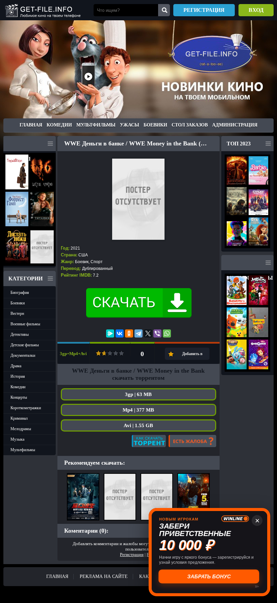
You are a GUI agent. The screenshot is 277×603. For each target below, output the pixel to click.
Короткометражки (25, 408)
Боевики (155, 124)
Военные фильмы (25, 324)
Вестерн (17, 313)
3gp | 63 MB (138, 394)
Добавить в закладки (192, 355)
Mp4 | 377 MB (138, 410)
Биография (19, 293)
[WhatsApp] (167, 333)
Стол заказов (190, 124)
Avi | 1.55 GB (138, 425)
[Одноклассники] (129, 333)
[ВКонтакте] (120, 333)
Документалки (22, 355)
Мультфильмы (96, 124)
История (17, 376)
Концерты (18, 397)
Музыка (17, 439)
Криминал (19, 418)
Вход (256, 10)
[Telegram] (138, 333)
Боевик (82, 261)
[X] (148, 333)
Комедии (59, 124)
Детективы (19, 334)
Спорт (97, 261)
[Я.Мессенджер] (110, 333)
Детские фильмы (24, 345)
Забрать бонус (209, 576)
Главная (31, 124)
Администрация (234, 124)
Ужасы (129, 124)
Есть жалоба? (192, 441)
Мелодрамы (20, 429)
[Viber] (157, 333)
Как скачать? (149, 441)
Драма (15, 366)
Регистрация (204, 10)
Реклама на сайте (104, 576)
